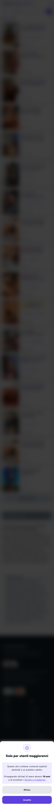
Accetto (27, 799)
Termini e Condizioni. (35, 779)
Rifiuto (27, 789)
